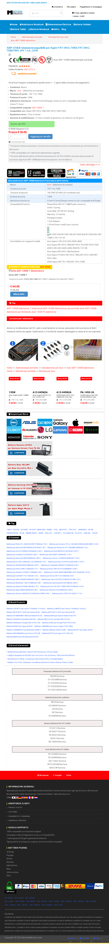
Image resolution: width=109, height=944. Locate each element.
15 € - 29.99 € (19, 898)
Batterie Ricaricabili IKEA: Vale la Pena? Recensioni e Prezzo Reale (33, 652)
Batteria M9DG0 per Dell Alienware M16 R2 (23, 637)
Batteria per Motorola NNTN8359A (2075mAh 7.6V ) (26, 547)
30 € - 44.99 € (29, 898)
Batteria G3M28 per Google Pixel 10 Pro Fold (23, 623)
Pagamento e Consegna (91, 7)
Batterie (10, 862)
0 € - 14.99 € (9, 898)
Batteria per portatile (26, 371)
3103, (56, 530)
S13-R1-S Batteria (57, 728)
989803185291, (31, 533)
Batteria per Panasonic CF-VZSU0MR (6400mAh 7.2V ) (68, 547)
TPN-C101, (72, 530)
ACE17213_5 (29, 69)
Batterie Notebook (40, 29)
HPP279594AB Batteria (57, 764)
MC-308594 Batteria (57, 742)
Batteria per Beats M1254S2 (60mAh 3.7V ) (23, 586)
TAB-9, (9, 530)
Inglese (75, 941)
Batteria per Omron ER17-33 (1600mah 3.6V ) (57, 576)
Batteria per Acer (47, 371)
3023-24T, (48, 533)
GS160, (95, 533)
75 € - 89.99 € (30, 901)
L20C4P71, (58, 533)
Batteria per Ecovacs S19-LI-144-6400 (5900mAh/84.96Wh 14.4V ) (74, 544)
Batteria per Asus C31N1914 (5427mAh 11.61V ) (66, 562)
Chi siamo (71, 7)
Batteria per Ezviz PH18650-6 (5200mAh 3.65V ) (24, 551)
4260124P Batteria (57, 768)
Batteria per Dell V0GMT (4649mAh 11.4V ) (56, 555)
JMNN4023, (82, 530)
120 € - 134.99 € (66, 901)
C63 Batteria (57, 709)
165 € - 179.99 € (10, 905)
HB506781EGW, (12, 533)
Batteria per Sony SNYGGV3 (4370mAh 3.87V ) (61, 551)
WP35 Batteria (57, 702)
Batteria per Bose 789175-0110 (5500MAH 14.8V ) (58, 569)
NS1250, (16, 530)
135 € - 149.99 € (78, 901)
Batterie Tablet (18, 29)
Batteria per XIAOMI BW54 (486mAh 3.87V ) (23, 565)
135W (12, 392)
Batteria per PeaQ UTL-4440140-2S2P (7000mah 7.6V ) (27, 544)
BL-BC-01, (79, 533)
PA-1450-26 (87, 392)
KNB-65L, (87, 533)
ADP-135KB (37, 108)
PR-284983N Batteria (57, 757)
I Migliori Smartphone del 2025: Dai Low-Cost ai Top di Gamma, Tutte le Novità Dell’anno (41, 655)
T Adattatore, (36, 308)
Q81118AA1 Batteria (57, 761)
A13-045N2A (40, 392)
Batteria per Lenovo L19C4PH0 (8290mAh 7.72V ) (61, 558)
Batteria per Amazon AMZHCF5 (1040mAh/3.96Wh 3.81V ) (28, 593)
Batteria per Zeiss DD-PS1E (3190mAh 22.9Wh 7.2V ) (61, 579)
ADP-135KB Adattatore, (18, 308)
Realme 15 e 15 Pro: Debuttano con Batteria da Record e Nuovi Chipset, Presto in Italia (40, 662)
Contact (85, 938)
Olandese (98, 941)
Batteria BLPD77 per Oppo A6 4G (80, 630)
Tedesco (86, 941)
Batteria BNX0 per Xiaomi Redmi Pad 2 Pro (60, 616)
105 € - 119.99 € (54, 901)
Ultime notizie (12, 872)
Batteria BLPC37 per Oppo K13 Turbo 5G (57, 633)
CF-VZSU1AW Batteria (57, 690)
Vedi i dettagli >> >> (90, 164)
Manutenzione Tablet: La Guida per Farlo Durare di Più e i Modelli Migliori (35, 659)
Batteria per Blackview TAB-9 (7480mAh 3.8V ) (24, 583)
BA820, (49, 530)
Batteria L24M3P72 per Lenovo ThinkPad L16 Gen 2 (66, 609)
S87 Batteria (57, 712)
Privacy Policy (15, 807)
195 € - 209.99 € (34, 905)
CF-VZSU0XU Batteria (57, 683)
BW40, (41, 533)
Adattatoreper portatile (32, 37)
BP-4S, (22, 533)
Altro (56, 29)
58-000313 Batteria (57, 735)
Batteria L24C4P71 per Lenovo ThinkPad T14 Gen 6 (26, 609)
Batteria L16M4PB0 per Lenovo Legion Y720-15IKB (54, 626)
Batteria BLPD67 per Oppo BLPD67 (20, 626)
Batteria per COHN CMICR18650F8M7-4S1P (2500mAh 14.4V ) (67, 572)
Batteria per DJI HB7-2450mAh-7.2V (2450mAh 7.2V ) (26, 562)
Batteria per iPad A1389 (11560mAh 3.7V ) (22, 569)
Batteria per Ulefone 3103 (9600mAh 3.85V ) (56, 590)
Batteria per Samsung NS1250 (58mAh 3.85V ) (60, 583)
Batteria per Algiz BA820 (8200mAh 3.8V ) (22, 590)
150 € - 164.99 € (91, 901)
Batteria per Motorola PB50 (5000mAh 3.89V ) (24, 558)
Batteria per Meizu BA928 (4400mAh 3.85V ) (23, 579)
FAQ (97, 938)
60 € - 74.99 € (19, 901)
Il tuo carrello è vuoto (84, 13)
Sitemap (10, 852)
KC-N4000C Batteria (57, 706)
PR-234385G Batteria (57, 754)
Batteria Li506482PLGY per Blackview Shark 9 (24, 630)
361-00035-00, (68, 533)
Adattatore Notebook (33, 24)
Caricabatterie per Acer (58, 37)
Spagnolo (64, 941)
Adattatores (12, 865)
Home (15, 24)
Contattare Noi (18, 142)
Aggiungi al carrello (40, 136)
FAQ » (9, 876)
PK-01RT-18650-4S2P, (38, 530)
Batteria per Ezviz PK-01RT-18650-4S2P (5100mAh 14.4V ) (62, 586)
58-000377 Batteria (57, 731)
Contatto (58, 7)
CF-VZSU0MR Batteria (57, 680)
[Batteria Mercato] (17, 12)
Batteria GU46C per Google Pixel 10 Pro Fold (59, 623)
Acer (19, 91)
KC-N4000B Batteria (57, 716)
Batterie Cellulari (82, 24)
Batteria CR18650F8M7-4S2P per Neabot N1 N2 (24, 616)
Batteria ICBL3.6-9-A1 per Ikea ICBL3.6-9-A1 (54, 619)
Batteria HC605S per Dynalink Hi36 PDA (21, 619)
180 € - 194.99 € (22, 905)
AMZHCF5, (63, 530)
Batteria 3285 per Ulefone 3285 (54, 630)
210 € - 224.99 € (47, 905)
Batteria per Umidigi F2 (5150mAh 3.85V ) (22, 555)
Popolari (10, 855)
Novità (9, 859)
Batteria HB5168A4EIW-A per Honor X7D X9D (23, 633)
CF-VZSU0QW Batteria (57, 686)
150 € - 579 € (58, 905)
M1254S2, (24, 530)
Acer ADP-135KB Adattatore (23, 40)
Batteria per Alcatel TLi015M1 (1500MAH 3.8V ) (24, 572)
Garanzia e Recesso (17, 820)
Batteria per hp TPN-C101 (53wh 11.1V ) (67, 593)
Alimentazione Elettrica (59, 24)
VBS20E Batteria (57, 676)
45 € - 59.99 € (9, 901)
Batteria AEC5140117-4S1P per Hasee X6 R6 (23, 612)
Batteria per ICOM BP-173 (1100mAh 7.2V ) (23, 576)
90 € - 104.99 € (42, 901)
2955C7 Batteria (57, 738)
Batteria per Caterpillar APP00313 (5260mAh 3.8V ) (60, 565)
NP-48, (90, 530)
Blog (64, 29)
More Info (19, 294)
